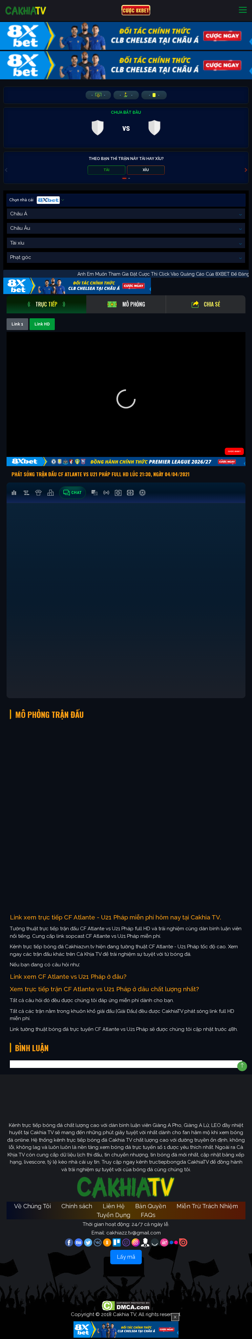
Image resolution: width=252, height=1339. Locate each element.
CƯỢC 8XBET (136, 10)
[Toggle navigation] (243, 10)
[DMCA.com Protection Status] (126, 1305)
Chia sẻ (212, 304)
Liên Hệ (114, 1206)
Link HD (42, 324)
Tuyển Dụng (113, 1214)
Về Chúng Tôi (32, 1206)
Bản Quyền (150, 1206)
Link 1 (17, 324)
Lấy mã (126, 1257)
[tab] (46, 304)
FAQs (148, 1214)
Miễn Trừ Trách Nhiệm (207, 1206)
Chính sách (76, 1206)
